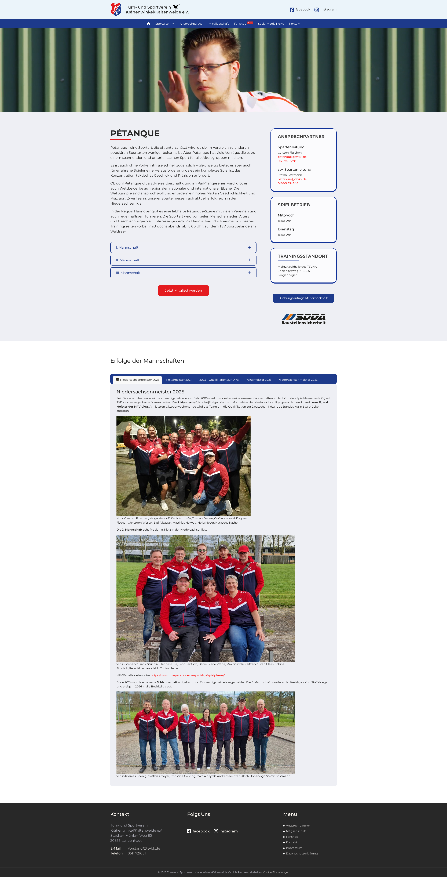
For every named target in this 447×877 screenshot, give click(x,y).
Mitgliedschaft (219, 23)
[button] (183, 247)
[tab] (137, 380)
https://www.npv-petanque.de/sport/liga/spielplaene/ (188, 675)
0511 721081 (137, 853)
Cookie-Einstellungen (276, 872)
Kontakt (295, 23)
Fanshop (243, 23)
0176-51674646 (288, 183)
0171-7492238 (287, 161)
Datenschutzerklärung (302, 853)
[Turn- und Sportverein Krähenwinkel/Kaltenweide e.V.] (118, 10)
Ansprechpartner (192, 23)
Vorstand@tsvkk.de (144, 848)
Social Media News (271, 23)
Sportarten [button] (163, 23)
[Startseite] (148, 23)
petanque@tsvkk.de (292, 156)
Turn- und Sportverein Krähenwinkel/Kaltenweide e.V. (157, 10)
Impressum (294, 848)
